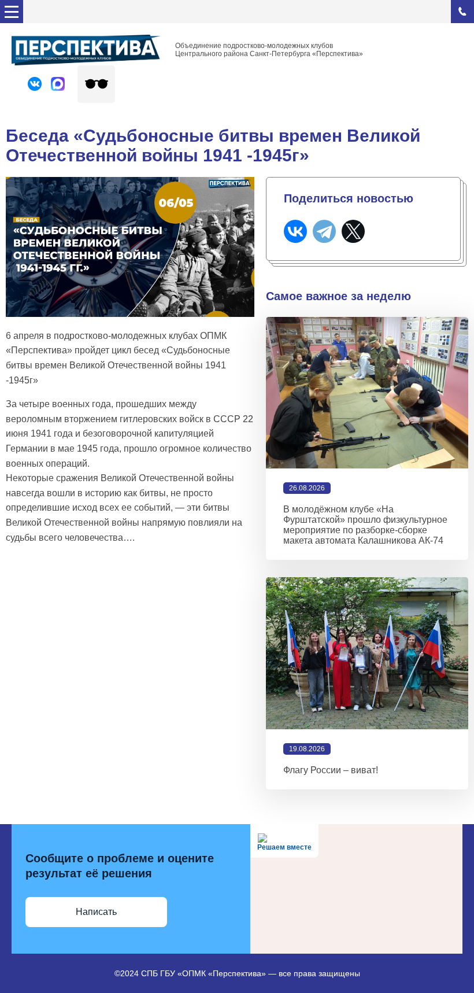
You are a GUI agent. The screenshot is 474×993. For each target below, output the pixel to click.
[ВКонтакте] (295, 231)
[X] (353, 231)
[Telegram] (324, 231)
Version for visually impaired (96, 84)
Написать (96, 912)
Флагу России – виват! (330, 770)
